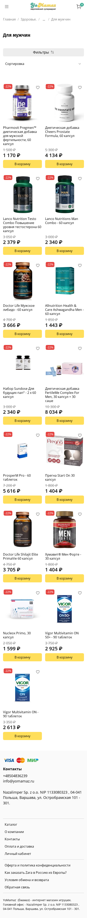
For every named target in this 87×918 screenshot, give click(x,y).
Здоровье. (29, 19)
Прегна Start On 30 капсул (60, 477)
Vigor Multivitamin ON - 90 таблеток (20, 714)
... (44, 19)
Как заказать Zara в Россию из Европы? (36, 872)
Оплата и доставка (19, 846)
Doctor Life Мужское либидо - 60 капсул (19, 307)
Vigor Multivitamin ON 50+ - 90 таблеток (62, 635)
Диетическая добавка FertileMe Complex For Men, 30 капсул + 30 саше (62, 394)
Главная (9, 19)
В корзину (22, 164)
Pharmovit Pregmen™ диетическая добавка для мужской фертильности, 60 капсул (20, 135)
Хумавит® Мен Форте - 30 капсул (63, 556)
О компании (14, 832)
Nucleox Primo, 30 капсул (17, 635)
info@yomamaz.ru (18, 781)
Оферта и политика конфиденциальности (37, 865)
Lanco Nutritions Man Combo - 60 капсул (61, 221)
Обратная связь (17, 887)
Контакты (12, 839)
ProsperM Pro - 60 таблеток (17, 477)
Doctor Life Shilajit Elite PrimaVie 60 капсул (20, 556)
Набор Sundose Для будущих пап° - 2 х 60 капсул (19, 392)
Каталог (11, 824)
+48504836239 (15, 775)
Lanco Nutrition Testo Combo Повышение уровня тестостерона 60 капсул (22, 225)
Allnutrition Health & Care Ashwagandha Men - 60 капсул (64, 309)
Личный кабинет (18, 853)
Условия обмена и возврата (27, 880)
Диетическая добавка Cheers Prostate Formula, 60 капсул (62, 131)
